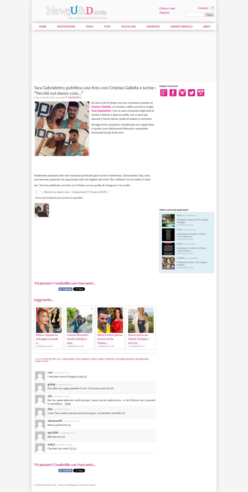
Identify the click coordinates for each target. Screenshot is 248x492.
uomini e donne (41, 361)
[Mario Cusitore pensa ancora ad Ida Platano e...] (110, 320)
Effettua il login (167, 8)
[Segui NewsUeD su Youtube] (200, 92)
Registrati (164, 12)
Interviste (153, 26)
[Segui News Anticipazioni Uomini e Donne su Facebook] (173, 92)
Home (42, 26)
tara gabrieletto (142, 359)
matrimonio (109, 359)
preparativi (129, 359)
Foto (107, 26)
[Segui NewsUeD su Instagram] (182, 92)
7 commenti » (74, 97)
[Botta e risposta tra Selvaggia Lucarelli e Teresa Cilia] (49, 320)
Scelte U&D (128, 26)
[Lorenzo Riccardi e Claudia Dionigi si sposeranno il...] (79, 320)
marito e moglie (97, 359)
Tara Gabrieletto (101, 110)
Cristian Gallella (101, 106)
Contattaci (203, 8)
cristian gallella (68, 359)
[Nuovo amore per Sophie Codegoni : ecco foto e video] (141, 320)
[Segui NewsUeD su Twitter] (191, 92)
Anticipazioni (66, 26)
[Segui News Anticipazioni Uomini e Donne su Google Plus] (163, 92)
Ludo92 (192, 263)
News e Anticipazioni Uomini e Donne (87, 18)
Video (89, 26)
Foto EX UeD (50, 359)
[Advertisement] (124, 56)
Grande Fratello (181, 26)
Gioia (192, 220)
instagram (85, 359)
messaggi (119, 359)
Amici (206, 26)
